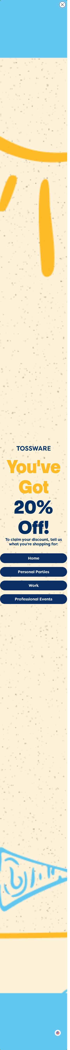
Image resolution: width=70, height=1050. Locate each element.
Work (34, 585)
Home (33, 558)
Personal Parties (33, 571)
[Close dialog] (62, 5)
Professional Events (33, 599)
